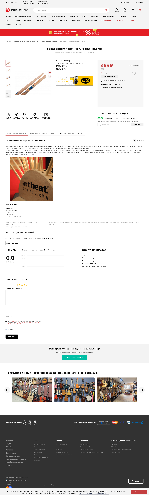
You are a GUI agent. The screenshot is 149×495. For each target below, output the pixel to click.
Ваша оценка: (11, 285)
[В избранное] (134, 76)
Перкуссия (39, 20)
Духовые (51, 20)
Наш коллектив (38, 447)
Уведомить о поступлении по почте (114, 80)
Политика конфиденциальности (121, 449)
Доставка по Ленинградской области (91, 452)
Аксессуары (63, 20)
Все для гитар (41, 16)
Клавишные (74, 16)
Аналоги (53, 134)
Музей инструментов (14, 462)
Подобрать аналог (109, 76)
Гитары (8, 16)
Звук (83, 16)
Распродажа (120, 20)
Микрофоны (94, 16)
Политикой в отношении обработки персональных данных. (23, 323)
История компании (39, 444)
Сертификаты (38, 452)
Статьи (18, 24)
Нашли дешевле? (135, 65)
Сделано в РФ (106, 20)
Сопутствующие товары (38, 134)
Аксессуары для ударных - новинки (94, 267)
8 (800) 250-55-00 (28, 3)
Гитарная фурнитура (58, 16)
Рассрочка (59, 447)
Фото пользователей (67, 134)
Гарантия (114, 444)
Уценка (131, 20)
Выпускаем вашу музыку (16, 459)
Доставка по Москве (86, 449)
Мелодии (9, 450)
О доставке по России (87, 447)
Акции (8, 444)
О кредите (59, 449)
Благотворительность (41, 457)
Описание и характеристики (16, 134)
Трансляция (75, 20)
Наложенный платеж (62, 452)
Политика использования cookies (94, 493)
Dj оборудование (108, 16)
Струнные (122, 16)
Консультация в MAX (75, 358)
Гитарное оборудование (23, 16)
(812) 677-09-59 (43, 3)
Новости (9, 441)
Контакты (37, 460)
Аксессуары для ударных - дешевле (94, 258)
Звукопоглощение (90, 20)
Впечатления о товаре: (14, 288)
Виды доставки (84, 444)
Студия (133, 16)
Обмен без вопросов (117, 447)
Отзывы (80, 134)
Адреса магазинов (39, 449)
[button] (7, 390)
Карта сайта (9, 483)
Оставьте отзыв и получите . (38, 250)
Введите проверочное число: (17, 327)
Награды (36, 455)
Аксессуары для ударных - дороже (93, 261)
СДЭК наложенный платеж (64, 455)
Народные (27, 20)
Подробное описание (63, 72)
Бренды (8, 24)
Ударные (17, 20)
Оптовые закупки (13, 456)
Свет (7, 20)
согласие (14, 321)
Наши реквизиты (116, 452)
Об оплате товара (61, 444)
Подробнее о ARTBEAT (89, 255)
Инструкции (11, 453)
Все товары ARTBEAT (89, 264)
